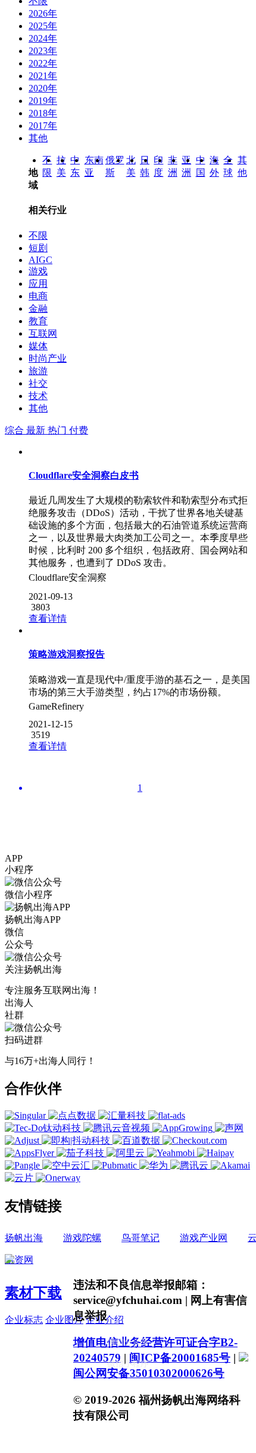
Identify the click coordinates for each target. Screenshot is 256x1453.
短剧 (38, 248)
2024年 (43, 38)
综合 (15, 430)
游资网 (19, 1260)
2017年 (43, 126)
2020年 (43, 88)
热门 (58, 430)
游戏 (38, 271)
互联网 (43, 333)
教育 (38, 321)
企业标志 (24, 1320)
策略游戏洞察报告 (67, 654)
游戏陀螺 (82, 1238)
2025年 (43, 26)
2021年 (43, 76)
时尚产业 (48, 358)
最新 (37, 430)
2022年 (43, 63)
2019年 (43, 101)
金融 (38, 308)
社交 (38, 383)
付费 (78, 430)
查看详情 (48, 618)
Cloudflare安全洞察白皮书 (84, 475)
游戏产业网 (203, 1238)
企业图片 (64, 1320)
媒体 (38, 346)
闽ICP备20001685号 (179, 1357)
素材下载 (33, 1292)
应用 (38, 283)
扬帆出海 (24, 1238)
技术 (38, 396)
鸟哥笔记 (140, 1238)
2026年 (43, 13)
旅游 (38, 371)
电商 (38, 296)
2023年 (43, 51)
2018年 (43, 113)
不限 (38, 235)
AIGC (40, 260)
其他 (38, 138)
